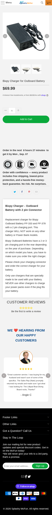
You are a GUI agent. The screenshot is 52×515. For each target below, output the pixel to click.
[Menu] (1, 2)
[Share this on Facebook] (22, 192)
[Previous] (5, 36)
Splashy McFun (19, 508)
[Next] (47, 36)
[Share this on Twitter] (15, 192)
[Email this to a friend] (36, 192)
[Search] (42, 2)
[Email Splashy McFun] (22, 476)
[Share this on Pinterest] (29, 192)
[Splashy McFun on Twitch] (29, 476)
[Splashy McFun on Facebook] (26, 476)
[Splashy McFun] (26, 2)
